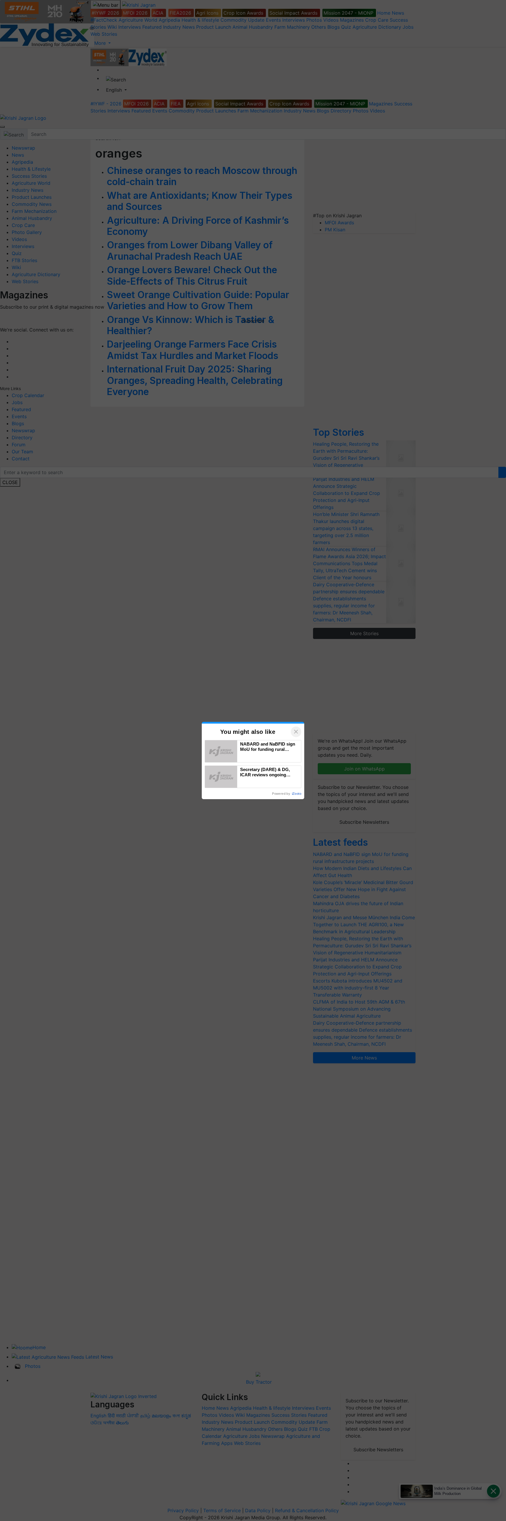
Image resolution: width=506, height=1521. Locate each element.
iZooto (296, 793)
